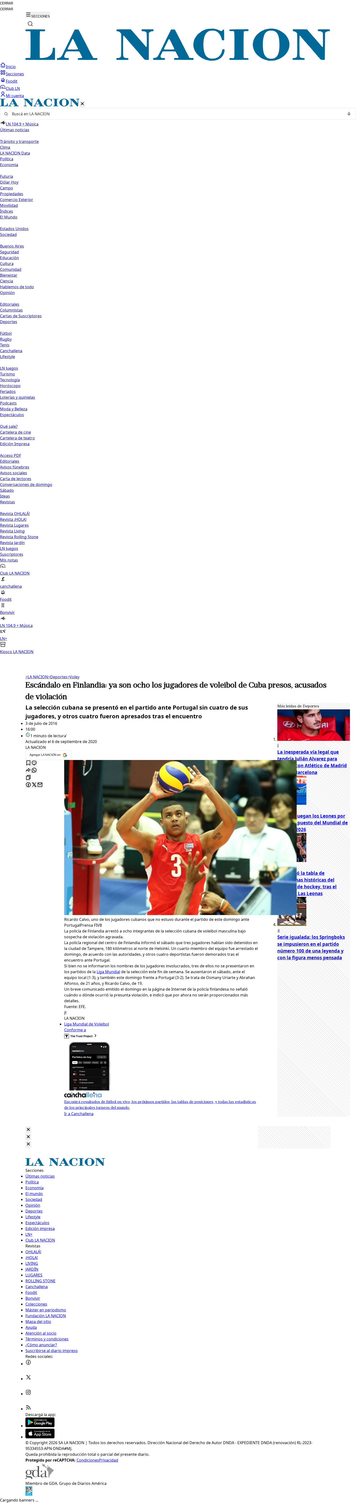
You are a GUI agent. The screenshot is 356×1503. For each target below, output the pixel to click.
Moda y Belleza (13, 409)
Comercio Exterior (16, 199)
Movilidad (9, 205)
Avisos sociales (13, 473)
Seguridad (9, 252)
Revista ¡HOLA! (13, 519)
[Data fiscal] (28, 1494)
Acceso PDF (10, 455)
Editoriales (9, 304)
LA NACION (36, 677)
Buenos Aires (12, 246)
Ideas (5, 496)
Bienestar (8, 275)
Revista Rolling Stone (19, 537)
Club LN (13, 88)
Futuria (6, 176)
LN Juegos (9, 368)
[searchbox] (176, 114)
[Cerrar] (82, 104)
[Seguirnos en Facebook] (28, 1363)
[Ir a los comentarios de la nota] (34, 763)
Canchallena (11, 350)
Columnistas (11, 310)
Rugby (6, 339)
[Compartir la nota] (28, 770)
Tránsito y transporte (19, 141)
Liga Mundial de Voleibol (86, 1024)
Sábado (7, 490)
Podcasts (8, 403)
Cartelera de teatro (17, 438)
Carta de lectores (15, 478)
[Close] (28, 1130)
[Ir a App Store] (39, 1437)
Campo (6, 188)
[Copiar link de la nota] (28, 778)
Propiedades (11, 193)
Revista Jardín (12, 542)
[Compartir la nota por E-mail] (40, 785)
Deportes (57, 677)
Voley (73, 677)
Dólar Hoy (9, 182)
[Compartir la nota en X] (34, 785)
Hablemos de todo (17, 287)
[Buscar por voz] (349, 114)
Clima (5, 147)
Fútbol (6, 333)
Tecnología (10, 380)
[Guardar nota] (28, 763)
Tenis (4, 345)
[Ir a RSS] (28, 1408)
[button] (178, 377)
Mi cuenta (15, 95)
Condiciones (88, 1460)
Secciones (15, 74)
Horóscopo (10, 385)
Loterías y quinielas (17, 397)
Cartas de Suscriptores (21, 316)
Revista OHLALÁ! (15, 513)
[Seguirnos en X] (28, 1378)
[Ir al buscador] (30, 24)
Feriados (8, 391)
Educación (9, 257)
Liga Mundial (108, 971)
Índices (6, 211)
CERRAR (6, 3)
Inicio (11, 66)
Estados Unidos (14, 228)
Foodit (11, 81)
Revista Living (12, 531)
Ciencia (6, 281)
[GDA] (39, 1477)
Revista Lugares (14, 525)
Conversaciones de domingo (26, 484)
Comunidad (10, 269)
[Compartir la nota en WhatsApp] (34, 770)
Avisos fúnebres (14, 467)
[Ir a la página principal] (178, 59)
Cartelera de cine (15, 432)
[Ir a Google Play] (39, 1425)
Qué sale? (9, 426)
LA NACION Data (15, 153)
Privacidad (108, 1460)
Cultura (7, 263)
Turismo (7, 374)
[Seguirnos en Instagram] (28, 1393)
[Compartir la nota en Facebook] (28, 785)
